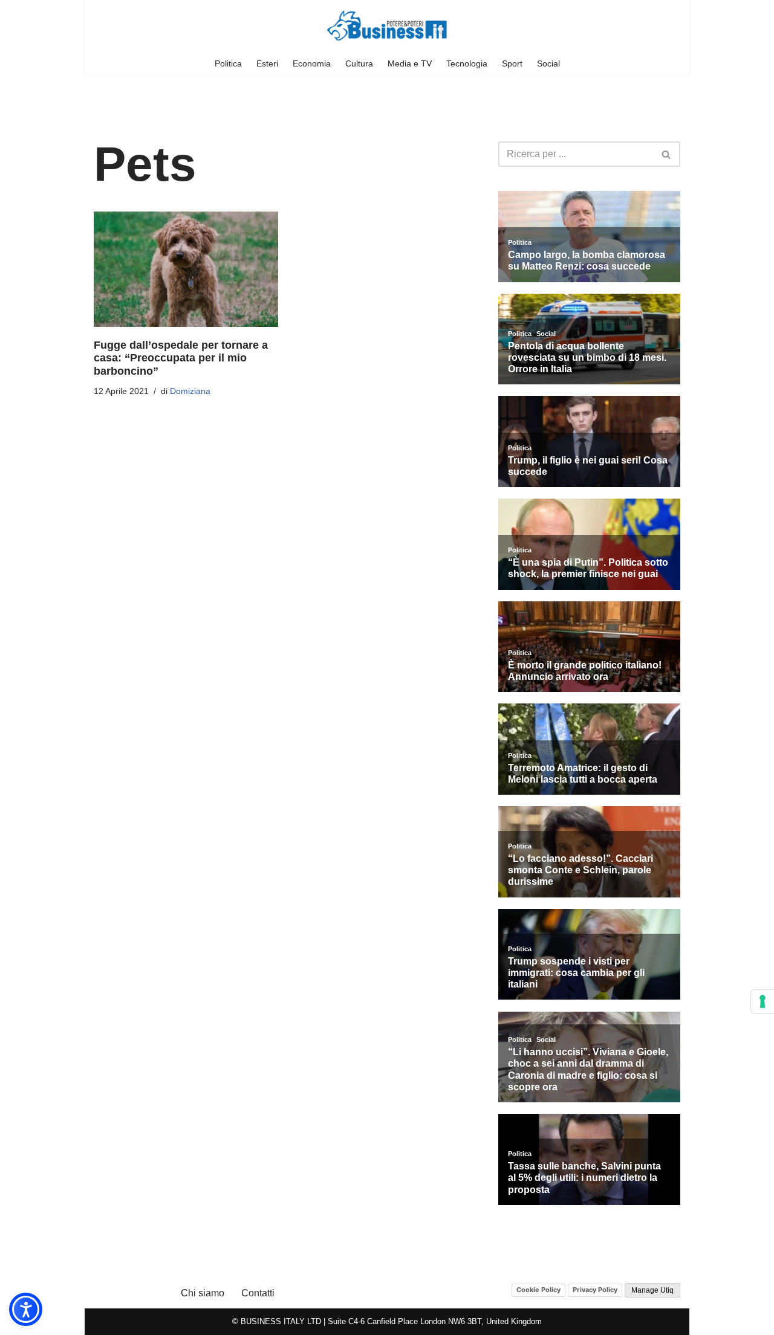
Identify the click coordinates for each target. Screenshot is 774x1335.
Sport (512, 63)
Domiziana (190, 391)
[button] (25, 1309)
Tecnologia (466, 63)
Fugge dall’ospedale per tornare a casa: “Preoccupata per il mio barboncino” (181, 358)
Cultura (359, 63)
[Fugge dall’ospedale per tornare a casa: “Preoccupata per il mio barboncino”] (186, 269)
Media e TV (410, 63)
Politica (228, 63)
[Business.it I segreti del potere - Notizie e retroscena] (387, 25)
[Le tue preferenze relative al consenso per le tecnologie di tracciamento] (762, 1001)
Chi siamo (202, 1293)
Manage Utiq (652, 1290)
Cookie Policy (538, 1289)
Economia (312, 63)
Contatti (258, 1293)
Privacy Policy (595, 1289)
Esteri (267, 63)
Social (548, 63)
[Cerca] (666, 154)
